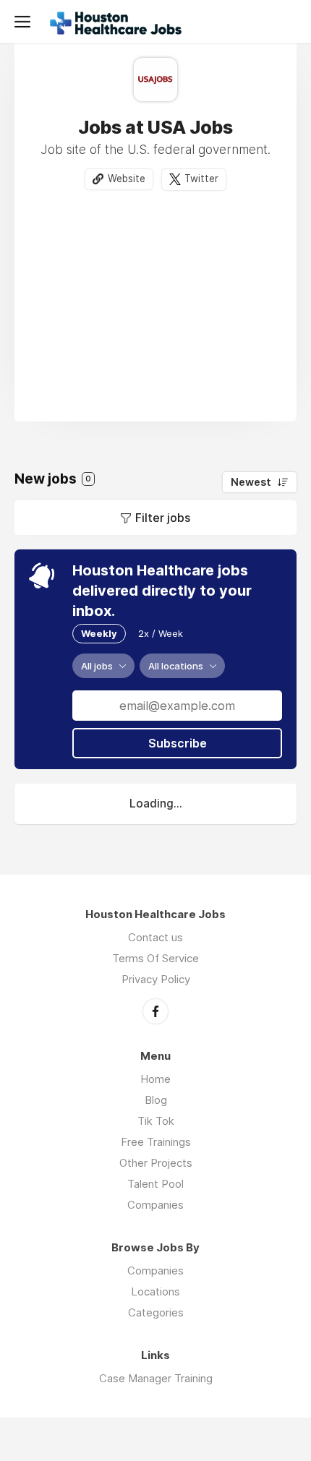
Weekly (99, 633)
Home (155, 1079)
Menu (25, 22)
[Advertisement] (155, 298)
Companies (155, 1205)
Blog (156, 1100)
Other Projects (155, 1163)
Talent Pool (155, 1184)
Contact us (155, 937)
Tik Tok (155, 1121)
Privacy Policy (156, 979)
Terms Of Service (155, 958)
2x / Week (160, 633)
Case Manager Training (156, 1378)
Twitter (201, 178)
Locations (155, 1291)
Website (126, 178)
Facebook (155, 1011)
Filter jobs (162, 517)
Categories (156, 1312)
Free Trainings (156, 1142)
